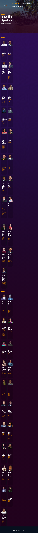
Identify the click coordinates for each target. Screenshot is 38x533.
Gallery (21, 6)
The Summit (15, 4)
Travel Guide (15, 6)
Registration (23, 4)
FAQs (28, 4)
